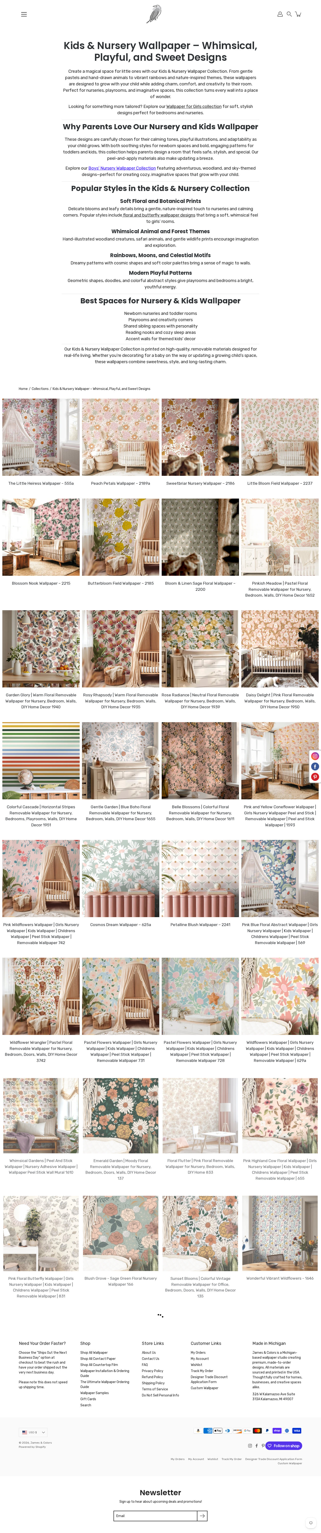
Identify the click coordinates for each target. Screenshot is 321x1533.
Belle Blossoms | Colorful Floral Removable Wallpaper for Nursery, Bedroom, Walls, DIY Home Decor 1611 (200, 813)
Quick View (41, 437)
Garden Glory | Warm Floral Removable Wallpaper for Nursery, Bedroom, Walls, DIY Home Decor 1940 (41, 701)
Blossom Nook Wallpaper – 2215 (41, 583)
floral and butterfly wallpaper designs (158, 215)
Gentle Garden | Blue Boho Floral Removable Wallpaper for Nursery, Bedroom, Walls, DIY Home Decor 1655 (120, 813)
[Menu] (24, 14)
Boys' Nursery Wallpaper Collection (122, 168)
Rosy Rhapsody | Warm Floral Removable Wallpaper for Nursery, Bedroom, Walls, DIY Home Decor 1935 (120, 701)
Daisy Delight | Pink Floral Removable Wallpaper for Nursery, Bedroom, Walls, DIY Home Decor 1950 (280, 701)
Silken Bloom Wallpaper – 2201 (41, 1513)
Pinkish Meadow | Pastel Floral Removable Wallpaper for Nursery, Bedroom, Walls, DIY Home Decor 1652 (280, 589)
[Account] (280, 14)
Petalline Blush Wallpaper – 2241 (200, 924)
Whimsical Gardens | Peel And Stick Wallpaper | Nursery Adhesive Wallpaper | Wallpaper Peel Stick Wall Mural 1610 (41, 1166)
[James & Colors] (160, 14)
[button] (289, 14)
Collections (40, 389)
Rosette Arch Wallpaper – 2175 (120, 1513)
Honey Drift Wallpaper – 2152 (280, 1513)
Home (23, 389)
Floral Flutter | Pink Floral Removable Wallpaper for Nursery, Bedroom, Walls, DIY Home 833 (200, 1166)
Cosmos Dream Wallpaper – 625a (120, 924)
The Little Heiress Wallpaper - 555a (41, 483)
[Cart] (298, 14)
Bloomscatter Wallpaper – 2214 (200, 1395)
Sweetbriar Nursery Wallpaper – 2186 (200, 483)
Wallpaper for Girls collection (194, 106)
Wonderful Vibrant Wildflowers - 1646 (280, 1278)
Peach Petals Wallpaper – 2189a (120, 483)
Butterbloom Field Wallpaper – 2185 (121, 583)
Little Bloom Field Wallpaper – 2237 (280, 483)
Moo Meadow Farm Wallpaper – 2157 (200, 1513)
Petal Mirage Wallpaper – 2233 (280, 1395)
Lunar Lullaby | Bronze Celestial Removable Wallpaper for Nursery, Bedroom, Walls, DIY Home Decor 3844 (41, 1401)
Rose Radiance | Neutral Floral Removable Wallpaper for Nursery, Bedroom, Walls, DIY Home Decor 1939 (200, 701)
